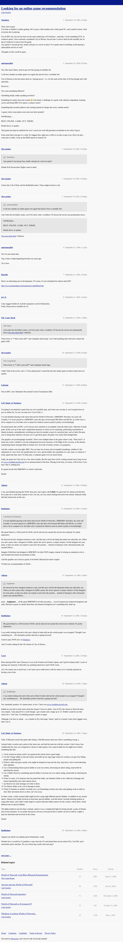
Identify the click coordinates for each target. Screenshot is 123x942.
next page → (6, 856)
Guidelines (23, 933)
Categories (12, 933)
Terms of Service (35, 933)
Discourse (14, 939)
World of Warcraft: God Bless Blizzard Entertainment (24, 875)
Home (3, 933)
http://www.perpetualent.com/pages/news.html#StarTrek (22, 286)
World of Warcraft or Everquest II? (16, 904)
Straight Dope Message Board (12, 2)
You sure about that (8, 236)
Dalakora (26, 640)
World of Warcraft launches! (13, 894)
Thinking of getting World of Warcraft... (19, 913)
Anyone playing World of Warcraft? (17, 884)
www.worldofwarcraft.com (14, 462)
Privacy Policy (50, 933)
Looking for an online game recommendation (33, 8)
